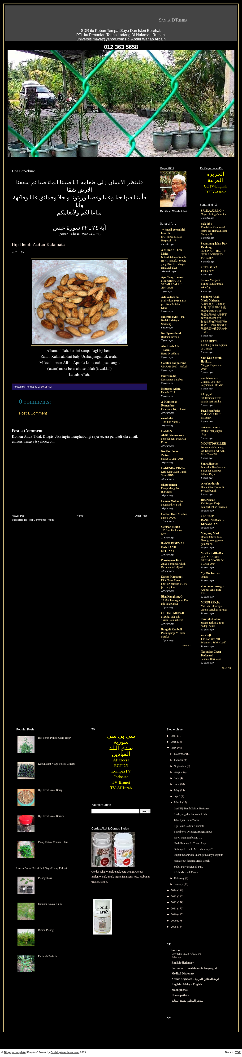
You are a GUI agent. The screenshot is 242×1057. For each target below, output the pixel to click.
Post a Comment (33, 413)
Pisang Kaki (45, 878)
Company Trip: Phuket (173, 409)
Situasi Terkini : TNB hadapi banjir (212, 624)
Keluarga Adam (171, 389)
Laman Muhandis (172, 501)
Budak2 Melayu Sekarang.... (170, 322)
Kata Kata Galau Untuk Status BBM (173, 473)
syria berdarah (210, 483)
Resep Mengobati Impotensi (170, 490)
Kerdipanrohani (171, 333)
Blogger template (15, 1052)
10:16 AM (46, 386)
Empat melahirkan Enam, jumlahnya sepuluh (198, 854)
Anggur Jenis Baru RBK (211, 591)
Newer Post (18, 515)
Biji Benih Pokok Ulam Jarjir (54, 737)
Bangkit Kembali (171, 629)
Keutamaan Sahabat (172, 379)
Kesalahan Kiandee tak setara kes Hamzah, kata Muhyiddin (214, 230)
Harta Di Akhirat (170, 353)
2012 (174, 902)
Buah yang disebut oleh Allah (190, 814)
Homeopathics (180, 995)
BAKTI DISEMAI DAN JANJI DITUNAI (172, 547)
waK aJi (206, 635)
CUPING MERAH (172, 613)
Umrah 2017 (168, 392)
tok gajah (206, 394)
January (179, 884)
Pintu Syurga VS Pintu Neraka (173, 634)
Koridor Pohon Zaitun (170, 453)
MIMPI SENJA (210, 602)
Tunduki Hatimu (211, 619)
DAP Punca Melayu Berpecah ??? (171, 238)
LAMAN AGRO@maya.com (172, 433)
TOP (238, 1052)
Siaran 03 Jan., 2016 (172, 458)
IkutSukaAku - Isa (173, 317)
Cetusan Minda (170, 527)
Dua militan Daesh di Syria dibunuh (212, 488)
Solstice (176, 950)
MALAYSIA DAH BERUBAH (210, 415)
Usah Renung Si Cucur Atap (190, 843)
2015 (174, 748)
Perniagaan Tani (171, 560)
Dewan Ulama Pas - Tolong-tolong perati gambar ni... (212, 540)
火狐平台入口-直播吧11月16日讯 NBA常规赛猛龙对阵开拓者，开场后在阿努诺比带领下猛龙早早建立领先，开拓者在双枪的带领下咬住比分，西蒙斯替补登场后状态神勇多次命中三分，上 (214, 318)
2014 (174, 890)
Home (80, 515)
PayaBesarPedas (210, 411)
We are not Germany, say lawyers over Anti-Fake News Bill (213, 450)
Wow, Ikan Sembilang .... (188, 837)
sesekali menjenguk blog (211, 432)
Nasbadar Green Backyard (211, 653)
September (180, 766)
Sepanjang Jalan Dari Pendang (214, 245)
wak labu (206, 224)
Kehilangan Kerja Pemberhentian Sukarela (214, 505)
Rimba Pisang (46, 930)
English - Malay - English (187, 984)
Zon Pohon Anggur (213, 586)
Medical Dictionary (183, 973)
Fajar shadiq (169, 376)
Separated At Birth (171, 504)
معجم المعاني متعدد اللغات (187, 1001)
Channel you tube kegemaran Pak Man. (212, 383)
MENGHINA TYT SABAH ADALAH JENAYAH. (171, 284)
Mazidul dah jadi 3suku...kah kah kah (172, 618)
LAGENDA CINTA (173, 468)
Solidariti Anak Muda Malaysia (210, 298)
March (178, 802)
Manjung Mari (210, 533)
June (177, 784)
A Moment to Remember (169, 403)
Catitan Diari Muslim (174, 514)
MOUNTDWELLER (213, 443)
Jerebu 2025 (207, 271)
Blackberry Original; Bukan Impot (193, 831)
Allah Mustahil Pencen (186, 872)
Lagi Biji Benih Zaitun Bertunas (191, 808)
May (177, 790)
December (180, 754)
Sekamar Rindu (210, 427)
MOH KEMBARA (212, 553)
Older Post (141, 515)
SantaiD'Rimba (173, 19)
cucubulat (167, 418)
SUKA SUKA (209, 267)
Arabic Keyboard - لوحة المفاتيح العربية (195, 979)
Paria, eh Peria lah (48, 956)
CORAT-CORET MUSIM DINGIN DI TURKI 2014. (212, 560)
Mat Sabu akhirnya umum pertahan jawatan (214, 607)
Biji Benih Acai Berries (51, 816)
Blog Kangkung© (171, 596)
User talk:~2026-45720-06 (186, 953)
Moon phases (180, 990)
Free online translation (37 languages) (194, 968)
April (177, 796)
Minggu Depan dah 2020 (211, 366)
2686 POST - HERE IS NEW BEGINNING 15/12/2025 (213, 254)
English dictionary (183, 963)
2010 (174, 914)
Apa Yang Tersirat (172, 277)
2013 (174, 896)
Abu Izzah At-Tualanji (170, 348)
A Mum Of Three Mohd (171, 252)
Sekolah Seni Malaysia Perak (173, 440)
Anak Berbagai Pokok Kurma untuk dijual (173, 565)
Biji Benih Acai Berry (50, 790)
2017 (174, 736)
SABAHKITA (209, 341)
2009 (174, 920)
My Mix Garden (210, 573)
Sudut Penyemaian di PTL (188, 866)
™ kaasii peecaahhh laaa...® (173, 231)
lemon (204, 576)
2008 (174, 926)
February (179, 878)
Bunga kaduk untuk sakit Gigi (212, 285)
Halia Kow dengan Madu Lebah (192, 860)
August (178, 772)
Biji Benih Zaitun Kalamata (38, 244)
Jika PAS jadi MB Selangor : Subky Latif (213, 640)
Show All (186, 645)
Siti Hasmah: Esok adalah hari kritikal (211, 399)
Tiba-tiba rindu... (170, 422)
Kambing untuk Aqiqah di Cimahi (214, 346)
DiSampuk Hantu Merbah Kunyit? (193, 849)
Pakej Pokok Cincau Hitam (53, 842)
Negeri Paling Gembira (213, 214)
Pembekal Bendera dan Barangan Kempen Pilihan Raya (213, 470)
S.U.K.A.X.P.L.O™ (212, 211)
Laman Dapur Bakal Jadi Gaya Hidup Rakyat (41, 868)
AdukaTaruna (170, 297)
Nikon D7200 (168, 517)
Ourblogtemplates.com (65, 1052)
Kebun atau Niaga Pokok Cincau (56, 763)
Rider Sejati (208, 500)
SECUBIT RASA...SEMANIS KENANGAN (212, 520)
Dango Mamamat (171, 577)
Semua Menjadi (210, 280)
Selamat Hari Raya (211, 659)
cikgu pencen (169, 485)
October (179, 760)
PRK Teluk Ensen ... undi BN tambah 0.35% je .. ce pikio (174, 583)
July (177, 778)
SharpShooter (209, 464)
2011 (174, 908)
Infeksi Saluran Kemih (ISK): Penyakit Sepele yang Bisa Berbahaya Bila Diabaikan (173, 262)
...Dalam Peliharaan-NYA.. (172, 532)
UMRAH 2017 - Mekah (174, 366)
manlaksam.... (209, 378)
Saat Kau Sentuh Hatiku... (211, 359)
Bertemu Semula (170, 337)
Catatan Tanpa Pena (173, 363)
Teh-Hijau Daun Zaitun (186, 820)
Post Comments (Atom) (41, 519)
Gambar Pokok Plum (50, 904)
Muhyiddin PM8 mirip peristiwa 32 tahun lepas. (173, 304)
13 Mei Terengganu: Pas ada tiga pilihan (174, 601)
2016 (174, 741)
